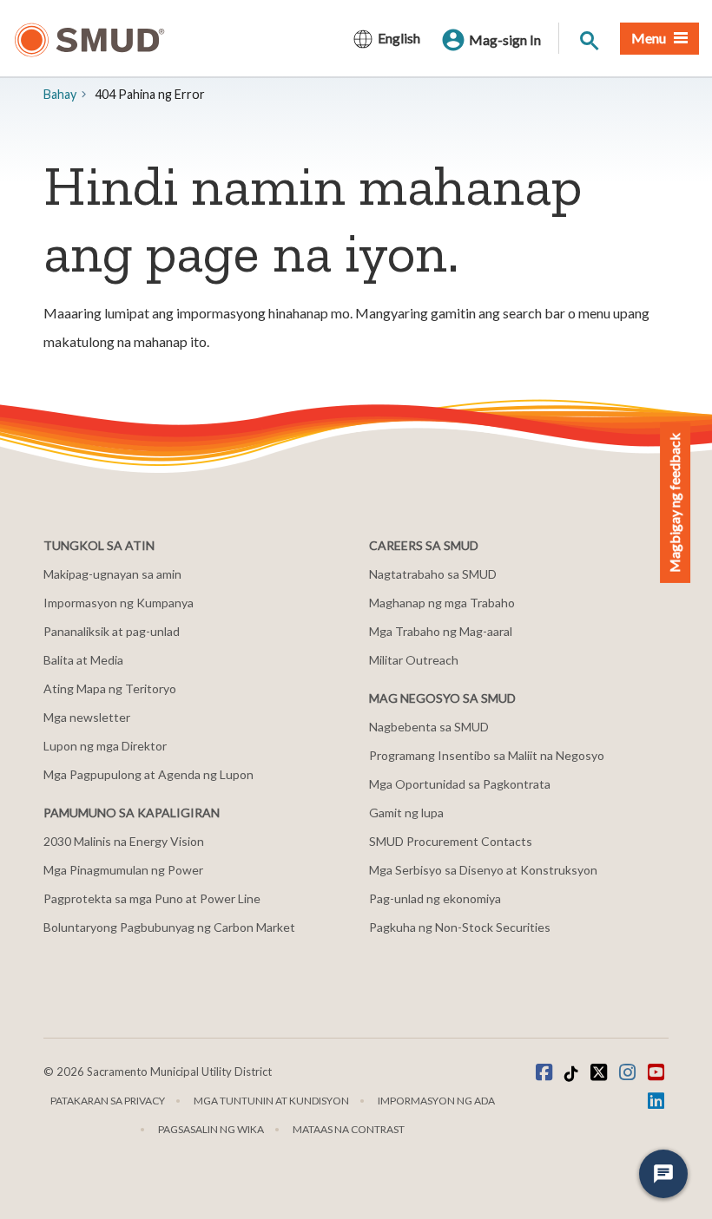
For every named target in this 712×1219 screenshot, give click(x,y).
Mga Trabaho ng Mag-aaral (440, 631)
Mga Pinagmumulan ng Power (123, 869)
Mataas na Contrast (349, 1129)
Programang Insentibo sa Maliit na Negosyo (486, 755)
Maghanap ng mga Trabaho (442, 602)
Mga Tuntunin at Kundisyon (271, 1100)
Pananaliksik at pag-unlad (111, 631)
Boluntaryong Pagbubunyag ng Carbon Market (169, 927)
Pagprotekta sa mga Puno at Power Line (151, 898)
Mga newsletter (86, 717)
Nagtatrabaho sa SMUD (433, 574)
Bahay (59, 94)
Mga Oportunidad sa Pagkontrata (459, 784)
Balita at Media (83, 659)
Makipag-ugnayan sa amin (112, 574)
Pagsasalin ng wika (211, 1129)
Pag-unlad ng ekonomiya (435, 898)
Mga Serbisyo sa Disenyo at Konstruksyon (483, 869)
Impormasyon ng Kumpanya (118, 602)
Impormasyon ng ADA (436, 1100)
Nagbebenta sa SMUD (429, 726)
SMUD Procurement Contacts (450, 841)
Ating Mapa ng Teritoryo (109, 688)
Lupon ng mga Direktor (105, 745)
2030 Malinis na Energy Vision (123, 841)
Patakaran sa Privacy (107, 1100)
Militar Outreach (413, 659)
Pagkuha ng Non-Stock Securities (459, 927)
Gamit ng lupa (406, 812)
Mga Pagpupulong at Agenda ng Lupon (148, 774)
